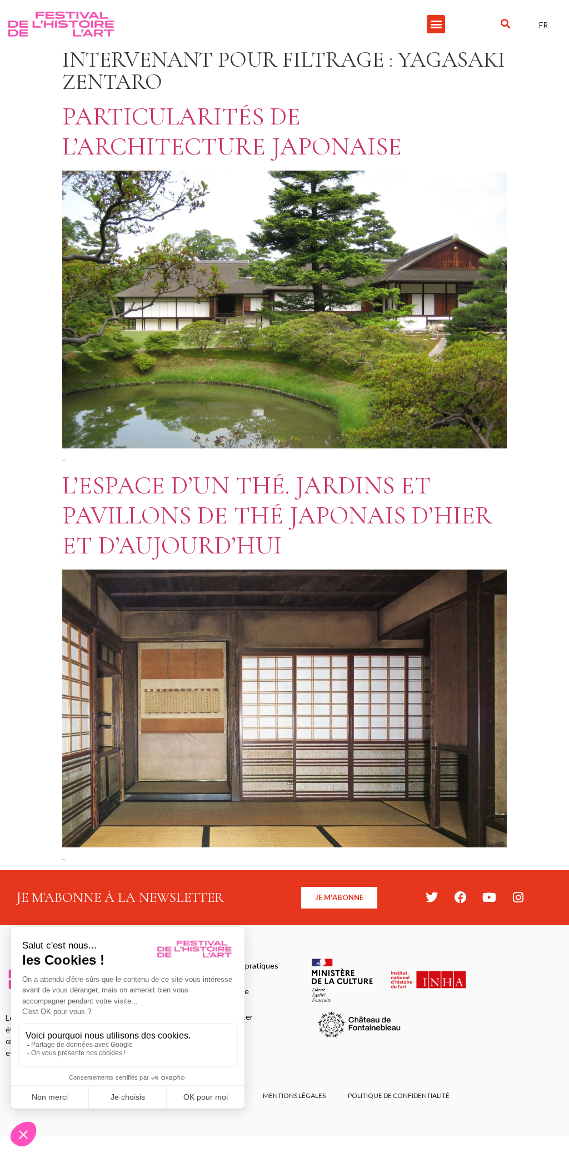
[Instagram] (518, 897)
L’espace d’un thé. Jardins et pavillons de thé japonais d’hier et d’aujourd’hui (277, 515)
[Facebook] (461, 897)
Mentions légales (294, 1095)
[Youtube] (489, 897)
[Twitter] (432, 897)
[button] (436, 24)
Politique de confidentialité (399, 1095)
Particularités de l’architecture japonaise (232, 131)
